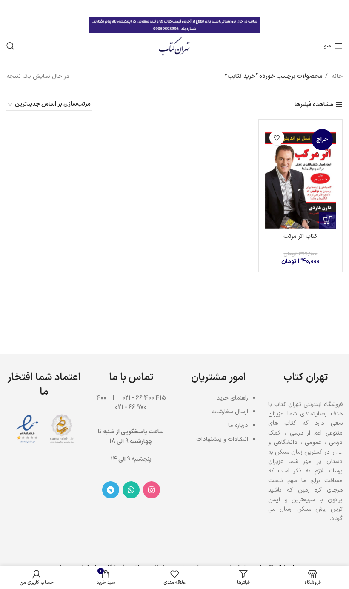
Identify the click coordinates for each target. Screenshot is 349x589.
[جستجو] (10, 45)
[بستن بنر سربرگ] (10, 8)
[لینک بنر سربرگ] (187, 8)
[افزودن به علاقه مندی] (276, 137)
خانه (336, 76)
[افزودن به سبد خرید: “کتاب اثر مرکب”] (327, 220)
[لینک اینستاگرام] (151, 489)
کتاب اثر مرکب (300, 236)
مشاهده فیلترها (314, 105)
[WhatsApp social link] (131, 489)
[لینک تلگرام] (110, 489)
